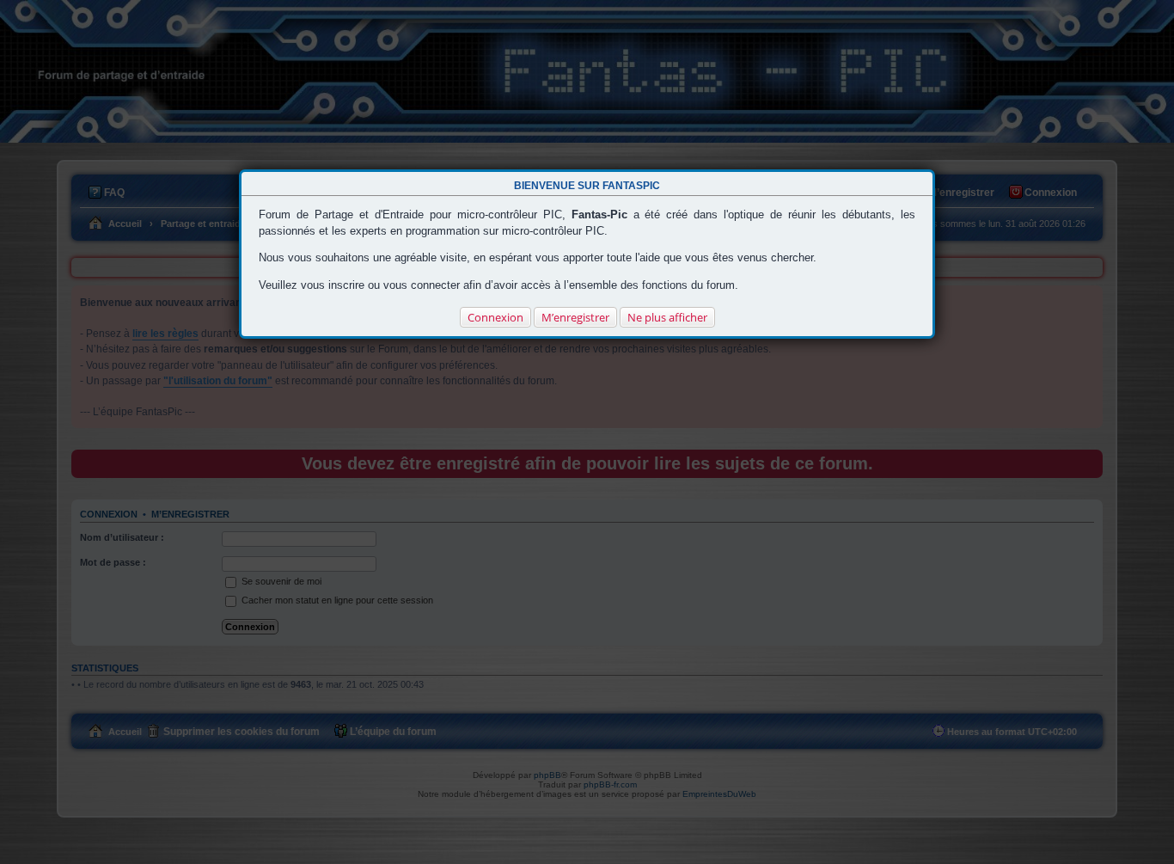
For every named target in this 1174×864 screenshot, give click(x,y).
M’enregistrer (575, 317)
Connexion (495, 317)
